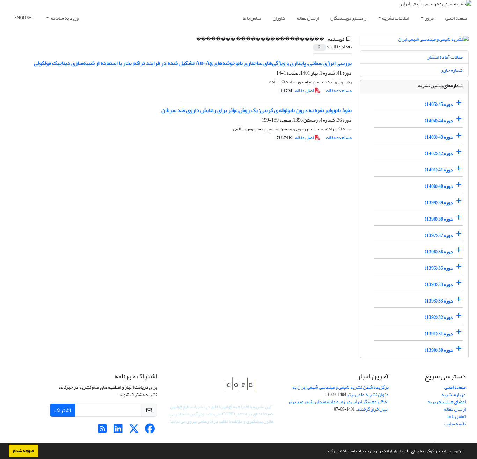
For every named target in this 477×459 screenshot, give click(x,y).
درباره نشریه (453, 394)
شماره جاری (452, 70)
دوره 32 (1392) (439, 317)
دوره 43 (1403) (439, 137)
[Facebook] (149, 430)
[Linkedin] (118, 430)
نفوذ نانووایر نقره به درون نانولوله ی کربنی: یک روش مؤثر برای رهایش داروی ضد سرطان (256, 110)
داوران (279, 18)
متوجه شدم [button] (23, 450)
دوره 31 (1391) (439, 333)
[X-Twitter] (133, 430)
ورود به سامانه (64, 18)
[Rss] (102, 430)
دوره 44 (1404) (439, 120)
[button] (323, 452)
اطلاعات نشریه (395, 18)
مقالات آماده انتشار (445, 57)
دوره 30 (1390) (439, 350)
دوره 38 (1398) (439, 219)
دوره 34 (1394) (439, 284)
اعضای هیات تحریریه (447, 401)
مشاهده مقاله (339, 90)
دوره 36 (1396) (439, 252)
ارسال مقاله (308, 18)
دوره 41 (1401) (439, 170)
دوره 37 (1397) (439, 235)
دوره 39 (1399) (439, 202)
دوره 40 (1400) (439, 186)
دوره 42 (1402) (439, 153)
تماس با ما (252, 18)
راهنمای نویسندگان (348, 18)
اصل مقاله (297, 90)
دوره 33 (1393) (439, 301)
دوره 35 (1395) (439, 268)
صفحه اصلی (456, 18)
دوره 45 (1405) (439, 104)
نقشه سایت (455, 423)
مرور (429, 18)
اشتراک (62, 410)
